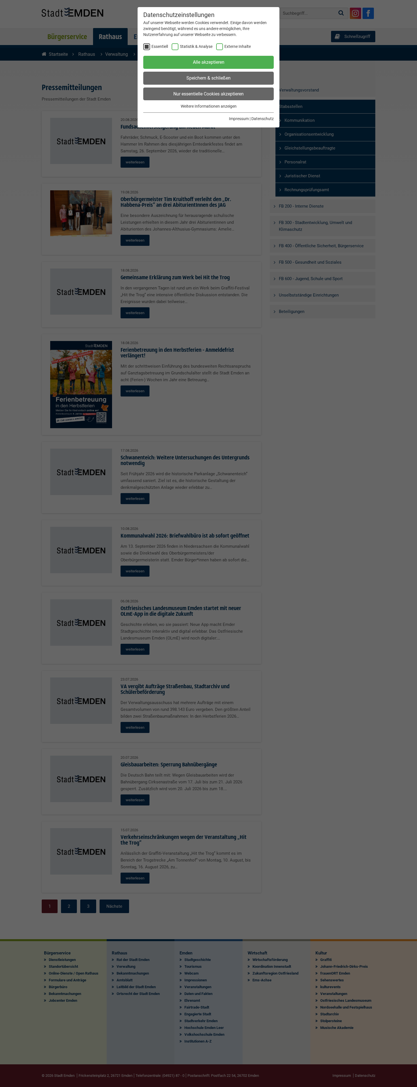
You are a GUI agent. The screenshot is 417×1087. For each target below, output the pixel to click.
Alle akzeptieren (208, 62)
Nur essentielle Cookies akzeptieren (208, 94)
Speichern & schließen (208, 78)
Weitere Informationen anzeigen (209, 106)
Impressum (239, 118)
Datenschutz (262, 118)
